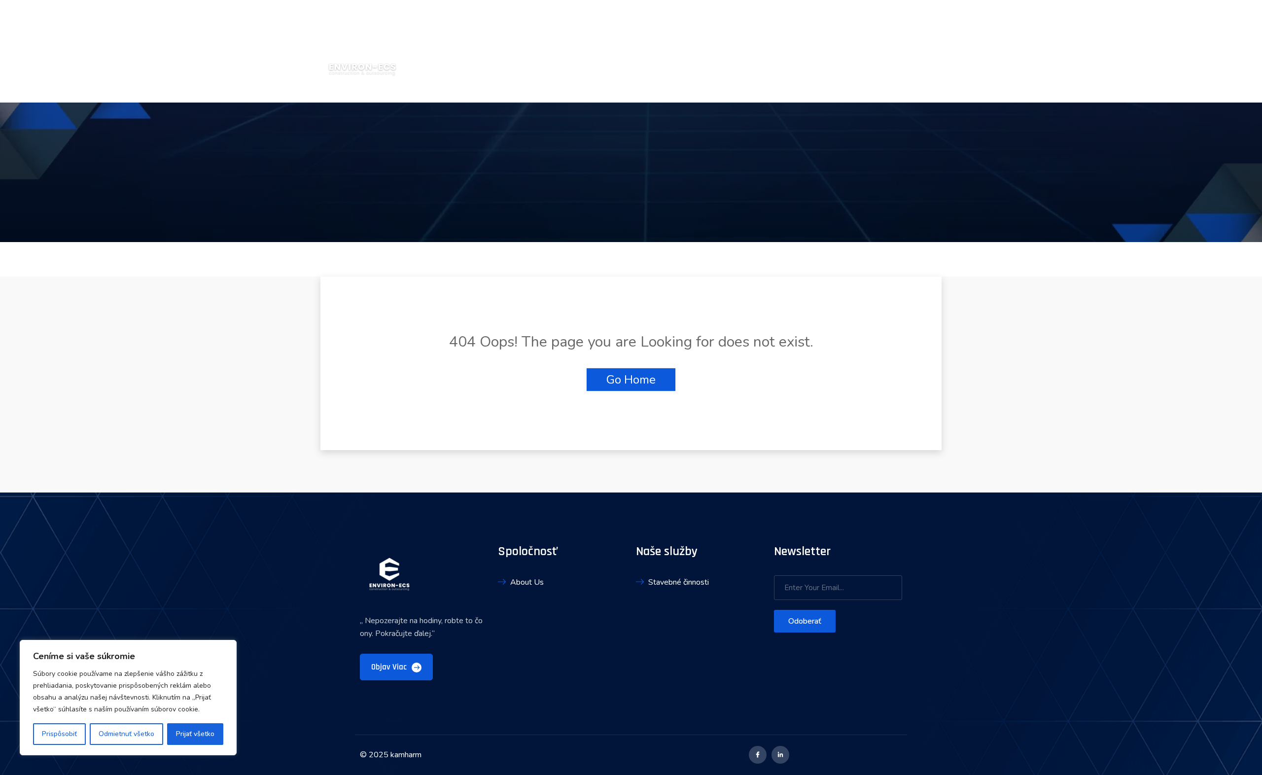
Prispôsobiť (59, 734)
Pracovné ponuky (868, 51)
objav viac (390, 667)
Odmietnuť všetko (126, 734)
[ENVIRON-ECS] (362, 51)
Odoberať (804, 621)
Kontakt (933, 51)
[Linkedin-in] (780, 755)
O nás (808, 51)
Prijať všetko (195, 734)
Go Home (631, 380)
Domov (768, 51)
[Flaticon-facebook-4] (758, 755)
